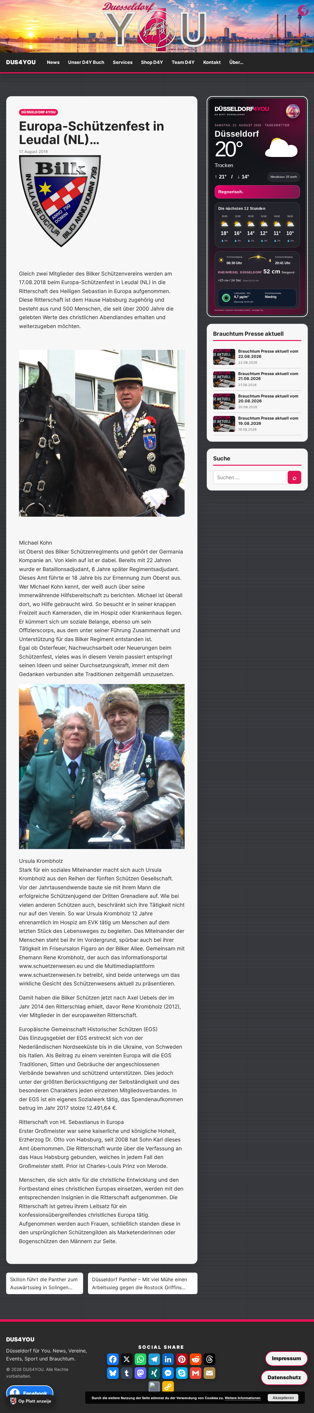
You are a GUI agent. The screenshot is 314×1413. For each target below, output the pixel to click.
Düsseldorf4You (38, 112)
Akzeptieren (283, 1397)
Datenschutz (284, 1377)
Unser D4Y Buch (86, 62)
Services (122, 62)
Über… (236, 62)
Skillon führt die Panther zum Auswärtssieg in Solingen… (44, 1283)
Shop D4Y (152, 62)
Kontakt (212, 62)
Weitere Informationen (243, 1397)
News (53, 62)
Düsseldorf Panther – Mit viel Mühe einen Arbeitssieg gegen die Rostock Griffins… (139, 1283)
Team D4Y (183, 62)
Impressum (286, 1358)
